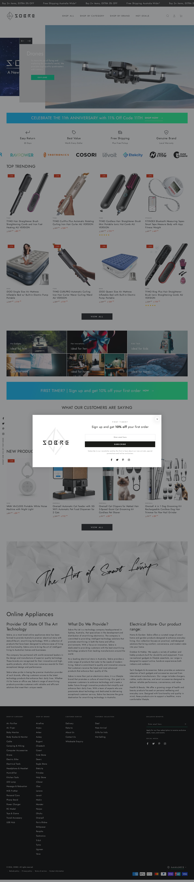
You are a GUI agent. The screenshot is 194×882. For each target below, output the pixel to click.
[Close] (157, 419)
